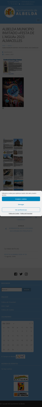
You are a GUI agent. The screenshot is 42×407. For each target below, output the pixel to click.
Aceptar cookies (21, 199)
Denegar (21, 204)
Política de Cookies (14, 213)
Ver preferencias (21, 210)
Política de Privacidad (26, 213)
